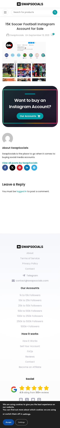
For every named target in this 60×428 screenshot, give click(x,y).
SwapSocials (17, 35)
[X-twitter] (27, 400)
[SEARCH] (55, 12)
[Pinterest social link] (20, 168)
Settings (21, 422)
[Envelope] (33, 400)
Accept (8, 422)
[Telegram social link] (34, 168)
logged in (22, 191)
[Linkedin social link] (27, 168)
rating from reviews (34, 392)
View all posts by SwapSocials (19, 162)
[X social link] (12, 168)
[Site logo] (30, 3)
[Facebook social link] (5, 168)
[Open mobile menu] (5, 12)
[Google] (39, 400)
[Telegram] (21, 400)
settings (26, 414)
